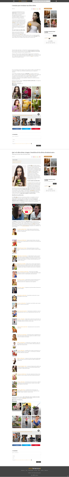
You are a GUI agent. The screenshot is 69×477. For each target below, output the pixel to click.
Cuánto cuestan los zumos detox (22, 326)
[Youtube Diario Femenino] (54, 42)
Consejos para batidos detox (21, 374)
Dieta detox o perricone (21, 279)
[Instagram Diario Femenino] (50, 42)
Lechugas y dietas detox (21, 381)
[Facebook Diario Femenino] (46, 42)
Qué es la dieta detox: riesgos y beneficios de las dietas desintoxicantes (16, 97)
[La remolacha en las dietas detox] (26, 98)
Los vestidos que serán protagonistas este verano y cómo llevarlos (53, 25)
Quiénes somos (23, 470)
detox (21, 34)
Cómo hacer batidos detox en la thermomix (26, 413)
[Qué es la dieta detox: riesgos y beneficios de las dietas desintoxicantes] (16, 98)
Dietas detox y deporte (20, 287)
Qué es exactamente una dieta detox (22, 271)
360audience (36, 475)
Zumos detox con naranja (25, 109)
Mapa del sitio (46, 470)
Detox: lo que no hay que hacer (22, 311)
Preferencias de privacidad (18, 143)
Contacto (39, 470)
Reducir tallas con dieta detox (22, 295)
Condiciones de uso (23, 143)
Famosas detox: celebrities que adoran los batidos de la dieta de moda (22, 115)
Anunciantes (42, 470)
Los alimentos (32, 190)
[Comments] (39, 9)
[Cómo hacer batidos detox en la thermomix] (26, 414)
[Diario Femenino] (23, 1)
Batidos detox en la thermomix (22, 255)
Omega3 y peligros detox (21, 389)
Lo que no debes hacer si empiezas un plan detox (35, 426)
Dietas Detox (14, 81)
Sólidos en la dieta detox (21, 342)
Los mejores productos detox (21, 229)
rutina (32, 55)
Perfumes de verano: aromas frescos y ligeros (53, 17)
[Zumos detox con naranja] (26, 111)
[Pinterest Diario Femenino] (48, 42)
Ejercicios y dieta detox (21, 318)
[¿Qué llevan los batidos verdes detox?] (36, 111)
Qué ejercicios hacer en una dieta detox (25, 426)
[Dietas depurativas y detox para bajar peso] (16, 111)
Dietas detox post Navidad (21, 263)
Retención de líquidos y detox (21, 366)
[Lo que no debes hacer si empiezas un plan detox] (36, 427)
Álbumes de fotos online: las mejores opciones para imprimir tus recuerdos (47, 16)
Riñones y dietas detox (20, 358)
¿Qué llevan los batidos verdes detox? (36, 110)
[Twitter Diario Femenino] (52, 42)
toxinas (18, 23)
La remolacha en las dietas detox (25, 97)
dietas (30, 74)
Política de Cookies (29, 143)
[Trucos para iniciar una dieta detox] (36, 98)
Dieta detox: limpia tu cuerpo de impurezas (16, 409)
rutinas (30, 171)
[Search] (49, 1)
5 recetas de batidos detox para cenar (36, 413)
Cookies (26, 470)
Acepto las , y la (22, 143)
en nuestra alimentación (25, 225)
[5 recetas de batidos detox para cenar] (36, 414)
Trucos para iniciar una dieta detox (35, 97)
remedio (34, 223)
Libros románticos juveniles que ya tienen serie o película (47, 25)
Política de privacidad (30, 470)
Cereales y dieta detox (20, 350)
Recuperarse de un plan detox (22, 334)
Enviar (38, 145)
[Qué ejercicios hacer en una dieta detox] (26, 427)
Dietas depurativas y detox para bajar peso (16, 110)
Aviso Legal (35, 470)
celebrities (13, 21)
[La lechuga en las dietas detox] (16, 427)
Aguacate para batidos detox (21, 240)
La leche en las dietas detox (21, 303)
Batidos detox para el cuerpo (21, 248)
